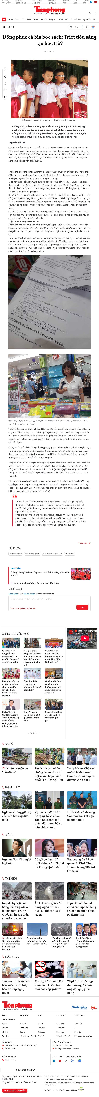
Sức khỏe (43, 19)
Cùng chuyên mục (15, 634)
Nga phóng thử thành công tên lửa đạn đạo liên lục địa (37, 941)
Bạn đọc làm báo (16, 1090)
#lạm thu (69, 553)
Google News (93, 27)
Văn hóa (5, 1032)
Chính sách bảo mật (25, 1070)
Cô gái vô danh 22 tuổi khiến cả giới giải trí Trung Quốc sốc (49, 863)
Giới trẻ (60, 19)
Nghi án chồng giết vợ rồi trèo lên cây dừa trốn (16, 815)
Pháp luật (68, 19)
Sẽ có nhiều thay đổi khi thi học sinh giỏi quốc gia (53, 716)
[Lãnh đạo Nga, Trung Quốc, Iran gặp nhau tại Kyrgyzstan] (86, 929)
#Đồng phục (16, 553)
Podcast (60, 1015)
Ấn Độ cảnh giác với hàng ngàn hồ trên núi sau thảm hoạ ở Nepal (48, 908)
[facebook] (91, 2)
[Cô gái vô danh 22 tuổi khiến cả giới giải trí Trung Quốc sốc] (49, 848)
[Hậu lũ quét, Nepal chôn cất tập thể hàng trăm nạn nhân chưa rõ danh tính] (82, 891)
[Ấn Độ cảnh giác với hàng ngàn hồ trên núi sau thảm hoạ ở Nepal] (49, 891)
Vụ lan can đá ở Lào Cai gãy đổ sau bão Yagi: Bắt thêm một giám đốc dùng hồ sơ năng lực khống (48, 819)
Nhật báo (24, 1015)
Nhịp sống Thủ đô (63, 1036)
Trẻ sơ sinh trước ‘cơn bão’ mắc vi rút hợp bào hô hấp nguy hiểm (16, 987)
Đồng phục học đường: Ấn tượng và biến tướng (37, 583)
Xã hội (10, 19)
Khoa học (60, 1032)
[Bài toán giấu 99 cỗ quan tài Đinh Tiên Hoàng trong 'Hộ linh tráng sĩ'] (82, 848)
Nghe (5, 69)
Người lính (87, 19)
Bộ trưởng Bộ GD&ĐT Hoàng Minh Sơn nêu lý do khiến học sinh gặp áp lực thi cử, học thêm (10, 718)
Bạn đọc (5, 1036)
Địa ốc (35, 19)
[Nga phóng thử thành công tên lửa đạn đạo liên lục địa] (37, 929)
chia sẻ (70, 27)
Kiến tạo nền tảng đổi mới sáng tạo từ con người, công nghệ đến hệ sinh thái (10, 656)
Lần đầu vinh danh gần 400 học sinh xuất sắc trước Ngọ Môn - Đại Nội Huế (54, 656)
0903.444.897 (10, 1060)
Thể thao (77, 19)
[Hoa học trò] (94, 1008)
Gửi (82, 607)
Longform (79, 1015)
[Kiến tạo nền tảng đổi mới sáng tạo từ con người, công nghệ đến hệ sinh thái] (11, 643)
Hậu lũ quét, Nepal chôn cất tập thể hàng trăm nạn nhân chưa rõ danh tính (81, 908)
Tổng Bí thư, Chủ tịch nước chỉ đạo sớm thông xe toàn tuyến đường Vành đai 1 (81, 774)
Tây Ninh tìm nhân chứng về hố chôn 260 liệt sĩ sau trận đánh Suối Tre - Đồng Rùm (49, 774)
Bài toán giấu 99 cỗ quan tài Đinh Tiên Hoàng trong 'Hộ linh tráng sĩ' (81, 865)
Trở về (5, 97)
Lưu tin (5, 83)
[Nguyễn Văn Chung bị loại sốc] (17, 848)
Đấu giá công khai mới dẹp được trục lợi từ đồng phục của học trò (40, 573)
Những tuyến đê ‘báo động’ (15, 770)
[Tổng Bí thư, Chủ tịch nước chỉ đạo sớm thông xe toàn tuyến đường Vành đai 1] (82, 757)
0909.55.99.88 (61, 1045)
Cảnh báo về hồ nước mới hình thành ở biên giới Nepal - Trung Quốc (61, 942)
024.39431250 (10, 1048)
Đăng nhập (13, 593)
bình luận (87, 27)
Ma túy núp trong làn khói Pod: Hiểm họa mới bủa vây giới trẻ (49, 985)
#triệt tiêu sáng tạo (52, 553)
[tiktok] (67, 1060)
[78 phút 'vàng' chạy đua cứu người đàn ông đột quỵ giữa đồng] (82, 969)
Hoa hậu (77, 1032)
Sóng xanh (26, 19)
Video (4, 1015)
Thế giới (52, 19)
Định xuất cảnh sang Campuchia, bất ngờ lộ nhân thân (81, 815)
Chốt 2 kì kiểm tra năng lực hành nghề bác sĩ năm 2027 (32, 685)
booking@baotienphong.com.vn (67, 1048)
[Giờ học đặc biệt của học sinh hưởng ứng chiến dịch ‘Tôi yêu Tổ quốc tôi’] (54, 673)
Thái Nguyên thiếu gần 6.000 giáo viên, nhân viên (32, 716)
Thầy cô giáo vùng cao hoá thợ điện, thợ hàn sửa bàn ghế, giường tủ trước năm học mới (32, 657)
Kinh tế (18, 19)
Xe (94, 19)
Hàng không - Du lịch (28, 1036)
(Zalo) (70, 1045)
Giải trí (10, 835)
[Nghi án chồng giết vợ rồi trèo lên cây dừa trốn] (17, 800)
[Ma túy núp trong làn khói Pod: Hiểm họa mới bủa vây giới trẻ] (49, 969)
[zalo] (74, 1061)
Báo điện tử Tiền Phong (49, 10)
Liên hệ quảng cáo (61, 1042)
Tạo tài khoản (29, 593)
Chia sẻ (5, 76)
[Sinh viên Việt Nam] (79, 1008)
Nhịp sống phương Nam (83, 1036)
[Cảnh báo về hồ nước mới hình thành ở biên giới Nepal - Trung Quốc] (61, 929)
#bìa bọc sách (32, 553)
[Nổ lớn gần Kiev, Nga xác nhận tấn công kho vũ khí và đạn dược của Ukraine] (12, 929)
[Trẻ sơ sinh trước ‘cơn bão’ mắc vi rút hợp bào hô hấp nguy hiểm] (17, 969)
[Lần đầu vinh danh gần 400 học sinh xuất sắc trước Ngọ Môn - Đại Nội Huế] (54, 643)
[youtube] (95, 2)
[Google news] (81, 1061)
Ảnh (40, 1015)
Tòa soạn (6, 1042)
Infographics (8, 1019)
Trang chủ (4, 19)
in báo (81, 27)
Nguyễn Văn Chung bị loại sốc (16, 861)
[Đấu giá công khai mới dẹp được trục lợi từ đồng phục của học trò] (81, 574)
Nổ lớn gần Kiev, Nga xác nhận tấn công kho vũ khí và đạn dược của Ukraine (12, 944)
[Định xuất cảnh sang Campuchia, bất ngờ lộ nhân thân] (82, 800)
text (76, 27)
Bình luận (5, 90)
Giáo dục (8, 27)
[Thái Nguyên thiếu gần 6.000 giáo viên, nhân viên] (32, 704)
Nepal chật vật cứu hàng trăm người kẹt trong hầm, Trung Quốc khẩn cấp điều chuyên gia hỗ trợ (16, 910)
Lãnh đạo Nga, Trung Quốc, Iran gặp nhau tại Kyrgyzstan (85, 942)
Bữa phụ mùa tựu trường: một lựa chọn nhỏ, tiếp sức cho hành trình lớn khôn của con (10, 688)
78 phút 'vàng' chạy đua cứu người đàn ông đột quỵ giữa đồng (80, 987)
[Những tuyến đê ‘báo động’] (17, 757)
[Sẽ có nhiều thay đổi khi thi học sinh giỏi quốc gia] (54, 704)
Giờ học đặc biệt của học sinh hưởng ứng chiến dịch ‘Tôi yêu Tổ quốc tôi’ (53, 687)
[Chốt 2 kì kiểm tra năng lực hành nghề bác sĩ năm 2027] (32, 673)
